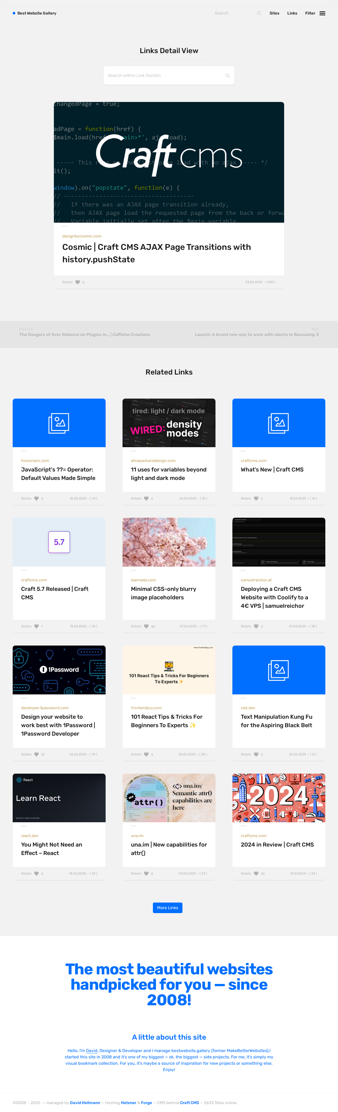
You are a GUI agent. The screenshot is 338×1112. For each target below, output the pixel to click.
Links (292, 13)
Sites (274, 13)
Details (169, 282)
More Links (167, 907)
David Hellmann (85, 1102)
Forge (146, 1102)
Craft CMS (189, 1102)
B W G (37, 13)
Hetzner (128, 1102)
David (91, 1050)
